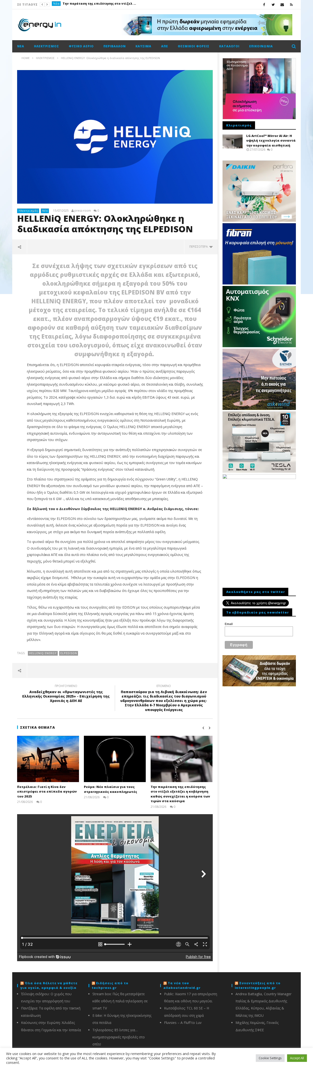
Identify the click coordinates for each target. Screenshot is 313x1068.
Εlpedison (68, 653)
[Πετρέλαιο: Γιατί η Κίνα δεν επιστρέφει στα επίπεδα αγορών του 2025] (48, 759)
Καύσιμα (143, 46)
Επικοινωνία (261, 46)
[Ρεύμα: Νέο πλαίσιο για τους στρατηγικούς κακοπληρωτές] (115, 759)
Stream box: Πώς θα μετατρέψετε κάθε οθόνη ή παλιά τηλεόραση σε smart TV (120, 1001)
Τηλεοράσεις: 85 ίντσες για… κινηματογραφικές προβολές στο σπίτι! (118, 1037)
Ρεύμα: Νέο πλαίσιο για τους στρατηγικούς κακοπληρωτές (110, 789)
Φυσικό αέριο (81, 46)
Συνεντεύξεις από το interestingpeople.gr (257, 985)
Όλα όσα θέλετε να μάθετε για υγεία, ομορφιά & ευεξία (49, 985)
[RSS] (291, 4)
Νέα (56, 4)
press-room (82, 210)
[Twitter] (273, 4)
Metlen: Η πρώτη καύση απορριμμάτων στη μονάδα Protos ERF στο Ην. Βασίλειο (99, 4)
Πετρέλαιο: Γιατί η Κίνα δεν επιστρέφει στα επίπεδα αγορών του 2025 (47, 791)
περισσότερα (199, 247)
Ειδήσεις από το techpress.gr (110, 985)
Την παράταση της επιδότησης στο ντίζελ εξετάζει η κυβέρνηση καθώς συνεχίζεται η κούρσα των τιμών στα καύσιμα (180, 794)
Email (229, 624)
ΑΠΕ (164, 46)
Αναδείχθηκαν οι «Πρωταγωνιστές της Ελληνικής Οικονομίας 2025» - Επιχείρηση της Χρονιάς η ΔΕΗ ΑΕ (66, 694)
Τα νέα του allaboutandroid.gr (182, 985)
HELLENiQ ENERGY (43, 653)
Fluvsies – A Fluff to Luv (182, 1022)
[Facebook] (264, 4)
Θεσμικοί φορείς (193, 46)
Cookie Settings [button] (270, 1058)
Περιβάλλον (114, 46)
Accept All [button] (297, 1058)
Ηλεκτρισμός (46, 46)
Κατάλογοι (229, 46)
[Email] (282, 4)
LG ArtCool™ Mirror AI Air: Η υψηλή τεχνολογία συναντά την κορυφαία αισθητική (271, 140)
